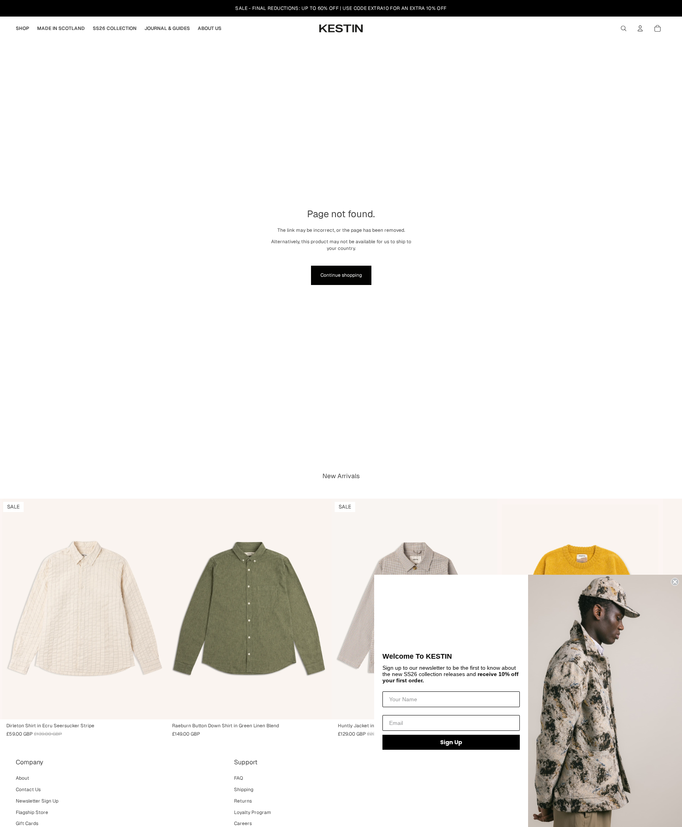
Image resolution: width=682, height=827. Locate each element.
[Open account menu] (640, 28)
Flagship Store (32, 812)
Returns (243, 801)
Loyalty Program (252, 812)
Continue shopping (341, 275)
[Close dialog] (675, 582)
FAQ (238, 778)
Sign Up (451, 742)
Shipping (243, 789)
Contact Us (28, 789)
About (22, 778)
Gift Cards (27, 823)
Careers (243, 823)
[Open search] (623, 28)
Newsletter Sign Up (37, 801)
